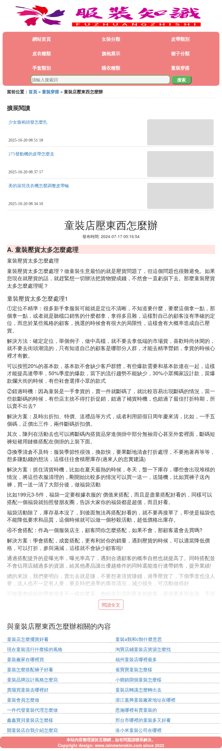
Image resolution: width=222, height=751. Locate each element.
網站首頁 (41, 39)
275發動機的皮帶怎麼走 (31, 154)
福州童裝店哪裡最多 (136, 659)
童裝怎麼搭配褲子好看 (30, 669)
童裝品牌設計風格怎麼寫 (32, 679)
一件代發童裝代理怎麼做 (32, 710)
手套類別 (41, 67)
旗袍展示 (111, 53)
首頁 (33, 91)
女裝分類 (111, 39)
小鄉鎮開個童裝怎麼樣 (138, 679)
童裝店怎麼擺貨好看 (28, 639)
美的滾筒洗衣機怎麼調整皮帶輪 (38, 185)
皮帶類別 (180, 39)
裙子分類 (180, 53)
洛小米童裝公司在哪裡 (138, 730)
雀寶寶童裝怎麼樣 (133, 669)
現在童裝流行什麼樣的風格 (34, 649)
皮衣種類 (41, 53)
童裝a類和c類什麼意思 (138, 639)
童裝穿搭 (180, 67)
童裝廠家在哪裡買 (25, 659)
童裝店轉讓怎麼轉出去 (138, 689)
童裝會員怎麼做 (23, 699)
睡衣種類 (111, 67)
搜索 (181, 80)
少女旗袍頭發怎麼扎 (27, 122)
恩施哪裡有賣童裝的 (136, 710)
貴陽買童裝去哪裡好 (28, 689)
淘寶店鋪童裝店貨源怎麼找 (143, 649)
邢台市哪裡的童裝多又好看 (143, 720)
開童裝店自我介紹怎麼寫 (32, 730)
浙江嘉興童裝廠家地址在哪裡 (145, 699)
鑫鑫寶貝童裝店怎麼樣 (30, 720)
